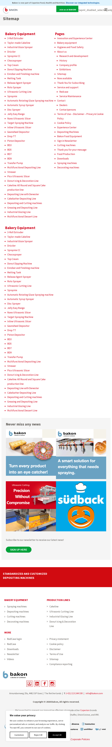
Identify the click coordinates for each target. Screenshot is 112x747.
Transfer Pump (15, 163)
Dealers (63, 105)
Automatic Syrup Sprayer (20, 105)
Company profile (68, 65)
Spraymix (12, 96)
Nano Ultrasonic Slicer (19, 118)
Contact (61, 100)
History (63, 60)
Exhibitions (65, 69)
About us (62, 51)
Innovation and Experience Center (74, 38)
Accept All (57, 735)
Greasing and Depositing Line (22, 207)
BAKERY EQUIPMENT (16, 600)
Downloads (63, 158)
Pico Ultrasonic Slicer (18, 176)
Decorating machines (68, 167)
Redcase (63, 91)
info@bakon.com (94, 693)
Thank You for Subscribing (71, 82)
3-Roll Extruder (15, 38)
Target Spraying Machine (20, 123)
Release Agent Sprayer (19, 82)
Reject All (38, 735)
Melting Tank (14, 78)
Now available (64, 78)
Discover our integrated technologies (82, 3)
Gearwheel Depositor (18, 132)
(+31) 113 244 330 (74, 693)
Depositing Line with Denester (23, 194)
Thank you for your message (71, 149)
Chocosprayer (14, 60)
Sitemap (61, 74)
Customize (19, 735)
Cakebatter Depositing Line (21, 198)
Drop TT (11, 136)
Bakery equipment (67, 42)
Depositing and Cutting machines (24, 203)
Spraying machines (67, 163)
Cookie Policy (64, 123)
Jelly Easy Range (16, 114)
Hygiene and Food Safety (70, 47)
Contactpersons (67, 109)
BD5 (9, 149)
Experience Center (66, 127)
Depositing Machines (68, 132)
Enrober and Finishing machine (23, 74)
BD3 (9, 145)
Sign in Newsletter (67, 140)
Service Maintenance (70, 96)
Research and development (73, 56)
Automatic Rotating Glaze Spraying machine (30, 100)
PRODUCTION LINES (58, 600)
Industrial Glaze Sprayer (20, 47)
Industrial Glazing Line (19, 212)
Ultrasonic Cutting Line (19, 91)
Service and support (67, 87)
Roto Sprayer (14, 87)
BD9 (9, 158)
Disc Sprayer (13, 109)
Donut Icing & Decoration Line (22, 180)
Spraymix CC (13, 56)
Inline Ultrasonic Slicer (19, 127)
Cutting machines (66, 145)
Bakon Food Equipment (69, 136)
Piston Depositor (16, 140)
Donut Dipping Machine (19, 69)
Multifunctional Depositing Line (24, 167)
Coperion (85, 710)
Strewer (11, 172)
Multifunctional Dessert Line (22, 216)
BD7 (9, 154)
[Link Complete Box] (31, 455)
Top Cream (13, 65)
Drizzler (11, 51)
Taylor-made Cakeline (18, 42)
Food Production (66, 154)
